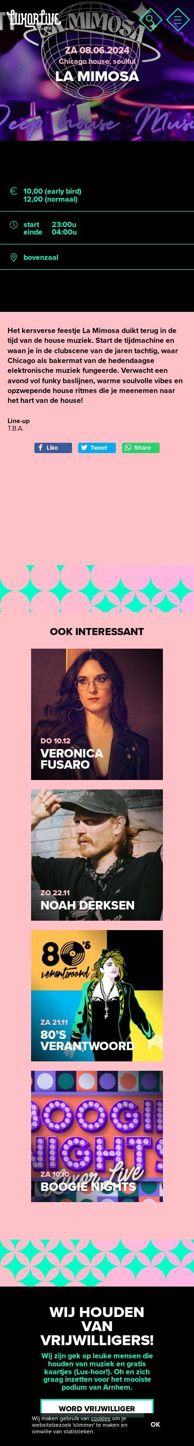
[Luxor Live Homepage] (64, 31)
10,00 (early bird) (52, 192)
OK (155, 1425)
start (31, 225)
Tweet (98, 448)
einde (33, 232)
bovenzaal (41, 258)
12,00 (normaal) (51, 200)
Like (52, 448)
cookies (101, 1418)
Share (142, 448)
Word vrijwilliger (97, 1409)
